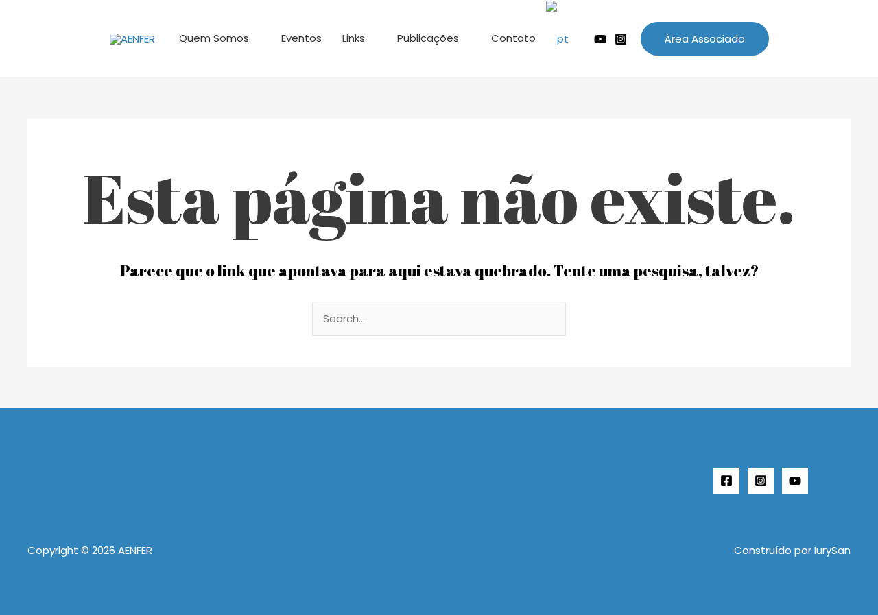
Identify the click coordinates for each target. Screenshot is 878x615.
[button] (705, 39)
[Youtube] (600, 39)
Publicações (428, 38)
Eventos (301, 38)
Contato (513, 38)
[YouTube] (795, 481)
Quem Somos (214, 38)
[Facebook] (726, 481)
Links (353, 38)
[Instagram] (621, 39)
